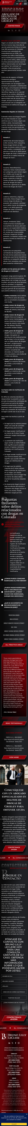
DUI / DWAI (14, 627)
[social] (9, 31)
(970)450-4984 (14, 1074)
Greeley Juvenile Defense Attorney (14, 631)
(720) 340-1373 (22, 1)
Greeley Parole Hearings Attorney (14, 639)
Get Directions (14, 1060)
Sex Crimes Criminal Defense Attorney (14, 635)
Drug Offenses (14, 619)
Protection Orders (14, 615)
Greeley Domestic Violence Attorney (14, 623)
